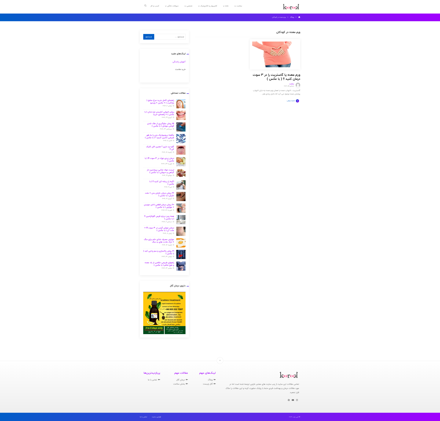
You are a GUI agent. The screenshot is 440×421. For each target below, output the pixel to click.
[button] (145, 5)
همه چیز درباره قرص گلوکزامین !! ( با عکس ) (159, 217)
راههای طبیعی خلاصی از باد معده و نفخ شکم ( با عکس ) (159, 264)
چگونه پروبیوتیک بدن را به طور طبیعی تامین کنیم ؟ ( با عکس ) (159, 136)
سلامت (291, 84)
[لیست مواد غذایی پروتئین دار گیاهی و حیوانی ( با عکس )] (181, 173)
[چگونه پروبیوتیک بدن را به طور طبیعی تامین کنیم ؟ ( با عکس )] (181, 138)
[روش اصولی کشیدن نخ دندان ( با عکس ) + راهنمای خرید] (181, 115)
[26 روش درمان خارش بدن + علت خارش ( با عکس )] (181, 196)
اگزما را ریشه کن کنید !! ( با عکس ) (161, 183)
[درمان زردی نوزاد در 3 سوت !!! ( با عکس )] (181, 161)
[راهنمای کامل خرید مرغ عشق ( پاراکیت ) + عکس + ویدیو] (181, 103)
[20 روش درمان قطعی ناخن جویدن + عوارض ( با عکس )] (181, 208)
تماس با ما (152, 379)
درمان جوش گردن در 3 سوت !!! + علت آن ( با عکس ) (159, 229)
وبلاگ (210, 379)
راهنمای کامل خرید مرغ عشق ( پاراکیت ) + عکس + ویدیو (160, 101)
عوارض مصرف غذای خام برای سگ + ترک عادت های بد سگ (159, 241)
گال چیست (208, 384)
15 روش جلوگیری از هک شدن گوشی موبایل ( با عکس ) (160, 125)
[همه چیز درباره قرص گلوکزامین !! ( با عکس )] (181, 219)
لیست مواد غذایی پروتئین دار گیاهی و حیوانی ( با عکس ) (160, 171)
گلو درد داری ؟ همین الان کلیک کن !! (160, 148)
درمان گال (180, 379)
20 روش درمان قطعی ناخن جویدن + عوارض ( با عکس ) (159, 206)
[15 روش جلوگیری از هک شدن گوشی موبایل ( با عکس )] (181, 127)
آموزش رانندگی (179, 61)
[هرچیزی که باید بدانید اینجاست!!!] (291, 6)
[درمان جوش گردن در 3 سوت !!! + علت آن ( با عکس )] (181, 231)
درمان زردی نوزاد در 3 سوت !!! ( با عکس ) (159, 159)
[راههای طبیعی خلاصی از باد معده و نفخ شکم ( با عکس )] (181, 266)
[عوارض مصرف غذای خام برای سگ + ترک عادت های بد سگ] (181, 242)
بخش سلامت (179, 384)
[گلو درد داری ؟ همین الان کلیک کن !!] (181, 150)
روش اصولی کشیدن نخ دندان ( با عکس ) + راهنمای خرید (159, 113)
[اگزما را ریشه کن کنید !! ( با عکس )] (181, 184)
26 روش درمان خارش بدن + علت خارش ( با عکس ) (159, 194)
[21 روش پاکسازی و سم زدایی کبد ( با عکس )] (181, 254)
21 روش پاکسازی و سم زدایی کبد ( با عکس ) (158, 252)
